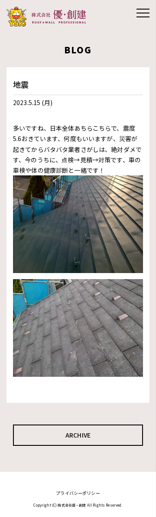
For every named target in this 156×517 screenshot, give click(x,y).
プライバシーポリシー (78, 493)
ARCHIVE (78, 435)
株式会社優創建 (48, 16)
